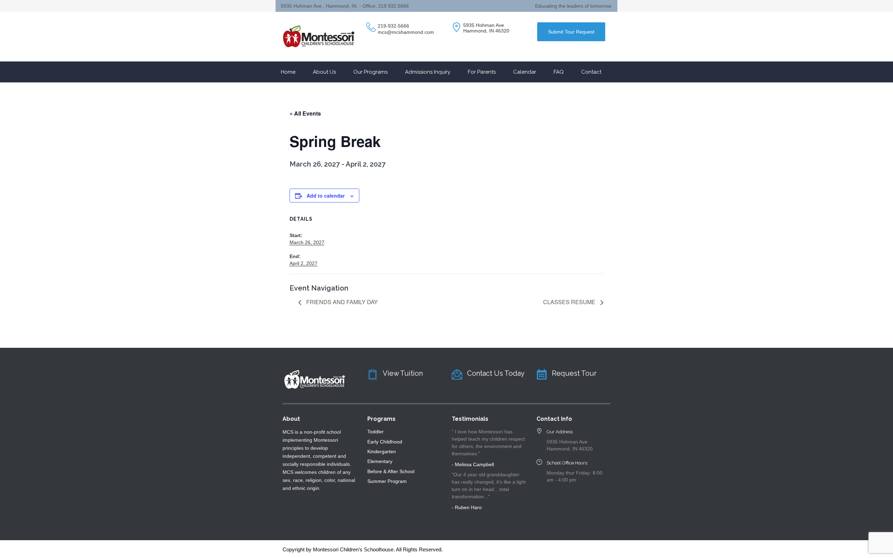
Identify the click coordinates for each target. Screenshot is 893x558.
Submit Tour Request (571, 32)
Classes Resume (570, 302)
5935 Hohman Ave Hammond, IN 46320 (486, 28)
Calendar (524, 72)
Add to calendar (326, 195)
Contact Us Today (496, 373)
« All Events (305, 113)
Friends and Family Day (341, 302)
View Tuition (403, 373)
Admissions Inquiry (427, 72)
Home (288, 72)
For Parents (482, 72)
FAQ (559, 72)
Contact (591, 72)
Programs (381, 419)
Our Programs (370, 72)
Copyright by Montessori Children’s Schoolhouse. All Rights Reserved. (363, 549)
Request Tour (574, 373)
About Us (324, 72)
